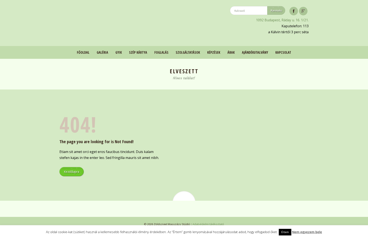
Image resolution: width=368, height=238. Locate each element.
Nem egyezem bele (307, 232)
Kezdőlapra (71, 172)
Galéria (102, 52)
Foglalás (161, 52)
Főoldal (83, 52)
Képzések (213, 52)
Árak (231, 52)
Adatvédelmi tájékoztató (208, 224)
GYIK (118, 52)
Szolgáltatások (188, 52)
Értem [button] (285, 232)
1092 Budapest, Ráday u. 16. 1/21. (282, 20)
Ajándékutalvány (255, 52)
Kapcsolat (283, 52)
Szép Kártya (138, 52)
